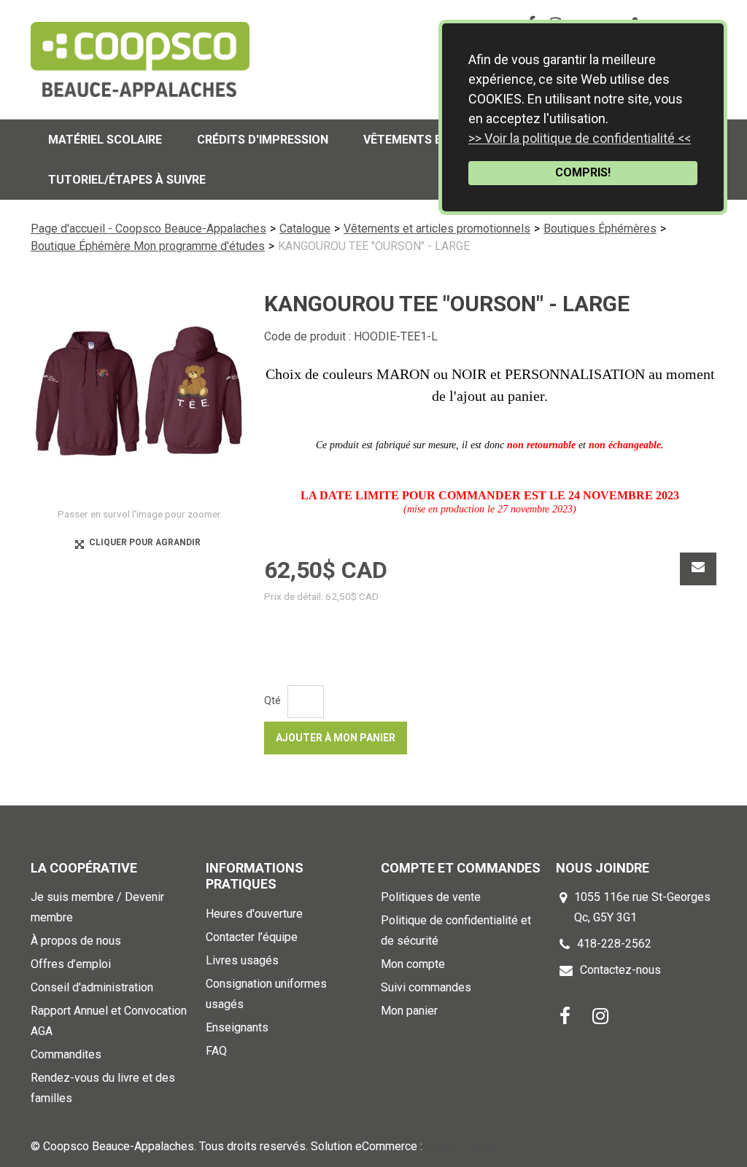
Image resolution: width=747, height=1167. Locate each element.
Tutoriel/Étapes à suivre (127, 180)
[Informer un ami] (698, 569)
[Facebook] (565, 1015)
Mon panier (409, 1011)
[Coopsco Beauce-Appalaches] (140, 59)
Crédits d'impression (262, 140)
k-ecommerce (460, 1146)
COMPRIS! (583, 172)
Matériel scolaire (105, 140)
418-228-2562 (614, 944)
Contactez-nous (620, 970)
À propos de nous (76, 941)
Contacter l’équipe (252, 937)
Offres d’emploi (71, 964)
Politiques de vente (431, 897)
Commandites (66, 1054)
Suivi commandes (426, 987)
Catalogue (304, 228)
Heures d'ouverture (254, 914)
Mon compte (413, 964)
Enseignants (237, 1027)
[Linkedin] (600, 1015)
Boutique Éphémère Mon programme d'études (148, 246)
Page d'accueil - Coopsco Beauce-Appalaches (148, 228)
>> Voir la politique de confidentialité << (579, 138)
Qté (272, 700)
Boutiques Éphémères (600, 228)
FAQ (216, 1051)
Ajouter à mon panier (335, 737)
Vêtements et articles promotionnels (437, 228)
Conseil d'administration (92, 987)
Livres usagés (242, 960)
